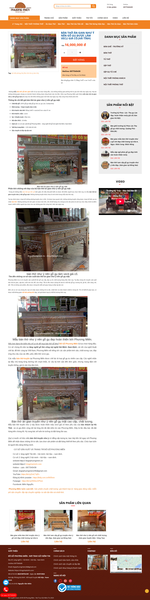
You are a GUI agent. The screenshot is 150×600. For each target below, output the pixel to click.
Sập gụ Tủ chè (110, 72)
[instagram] (71, 581)
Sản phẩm (63, 18)
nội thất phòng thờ (17, 73)
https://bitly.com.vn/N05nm (44, 478)
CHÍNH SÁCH (103, 18)
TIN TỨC (89, 18)
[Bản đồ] (98, 562)
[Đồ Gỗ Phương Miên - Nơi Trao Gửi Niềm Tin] (20, 8)
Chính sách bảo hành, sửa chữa (66, 560)
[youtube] (61, 581)
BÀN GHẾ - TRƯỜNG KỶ (113, 46)
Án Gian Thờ (51, 24)
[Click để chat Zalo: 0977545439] (6, 582)
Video (115, 18)
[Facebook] (56, 581)
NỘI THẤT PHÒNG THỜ (34, 24)
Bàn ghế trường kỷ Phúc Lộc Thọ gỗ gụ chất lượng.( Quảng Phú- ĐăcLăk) (124, 128)
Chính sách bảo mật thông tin (65, 556)
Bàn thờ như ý (28, 73)
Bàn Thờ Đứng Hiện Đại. (95, 24)
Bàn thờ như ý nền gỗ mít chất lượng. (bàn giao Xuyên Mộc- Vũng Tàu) (91, 536)
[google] (66, 581)
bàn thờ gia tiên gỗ (29, 192)
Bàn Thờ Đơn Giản (130, 24)
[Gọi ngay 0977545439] (6, 589)
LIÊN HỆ (125, 18)
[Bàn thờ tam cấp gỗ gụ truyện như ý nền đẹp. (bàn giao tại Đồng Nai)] (58, 520)
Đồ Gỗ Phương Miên (69, 344)
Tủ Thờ (107, 59)
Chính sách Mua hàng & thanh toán (68, 568)
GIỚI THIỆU (76, 18)
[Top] (147, 591)
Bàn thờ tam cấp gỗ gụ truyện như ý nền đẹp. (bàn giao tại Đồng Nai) (58, 536)
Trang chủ (49, 18)
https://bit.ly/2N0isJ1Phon (32, 481)
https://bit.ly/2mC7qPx (30, 474)
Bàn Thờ (61, 24)
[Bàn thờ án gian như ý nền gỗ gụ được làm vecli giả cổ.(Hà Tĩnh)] (33, 51)
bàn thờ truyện (23, 358)
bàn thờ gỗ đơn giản (23, 92)
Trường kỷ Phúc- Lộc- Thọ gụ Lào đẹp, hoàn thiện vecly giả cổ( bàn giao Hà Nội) (124, 115)
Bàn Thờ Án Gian (114, 24)
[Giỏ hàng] (103, 6)
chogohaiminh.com (33, 464)
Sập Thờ (107, 65)
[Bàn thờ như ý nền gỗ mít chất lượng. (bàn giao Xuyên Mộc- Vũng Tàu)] (91, 520)
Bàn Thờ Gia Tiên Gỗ (75, 24)
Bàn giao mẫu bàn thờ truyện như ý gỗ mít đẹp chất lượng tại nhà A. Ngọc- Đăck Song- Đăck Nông (124, 141)
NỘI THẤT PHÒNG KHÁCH (114, 78)
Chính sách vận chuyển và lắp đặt (67, 564)
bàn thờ (36, 73)
